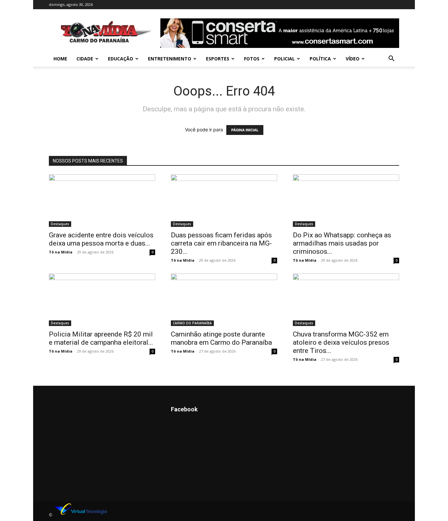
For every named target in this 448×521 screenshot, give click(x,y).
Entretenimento (169, 58)
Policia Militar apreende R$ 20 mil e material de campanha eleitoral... (101, 338)
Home (60, 58)
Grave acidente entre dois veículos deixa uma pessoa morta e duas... (101, 239)
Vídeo (352, 58)
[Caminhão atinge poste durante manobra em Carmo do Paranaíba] (224, 299)
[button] (391, 59)
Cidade (84, 58)
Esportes (217, 58)
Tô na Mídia (60, 252)
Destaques (60, 224)
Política (320, 58)
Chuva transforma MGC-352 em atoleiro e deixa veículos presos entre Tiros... (341, 342)
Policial (284, 58)
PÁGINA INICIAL (244, 130)
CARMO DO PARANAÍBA (192, 323)
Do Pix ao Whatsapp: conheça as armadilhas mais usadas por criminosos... (342, 243)
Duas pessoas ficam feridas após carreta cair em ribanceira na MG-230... (221, 243)
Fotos (251, 58)
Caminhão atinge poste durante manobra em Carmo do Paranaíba (221, 338)
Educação (120, 58)
